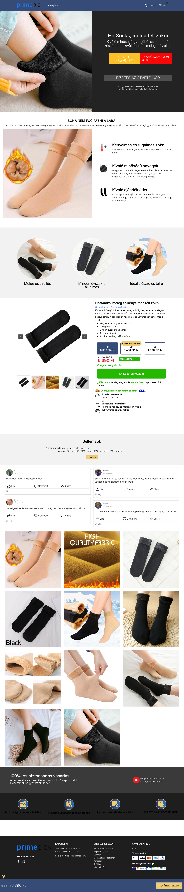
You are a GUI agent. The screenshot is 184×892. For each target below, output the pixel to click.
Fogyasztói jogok (101, 851)
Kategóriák (53, 5)
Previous (20, 338)
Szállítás (97, 864)
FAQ (134, 848)
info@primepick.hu (152, 780)
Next (84, 338)
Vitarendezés (99, 867)
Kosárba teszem (133, 373)
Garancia (97, 854)
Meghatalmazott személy (104, 858)
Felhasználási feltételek (104, 848)
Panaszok (98, 861)
